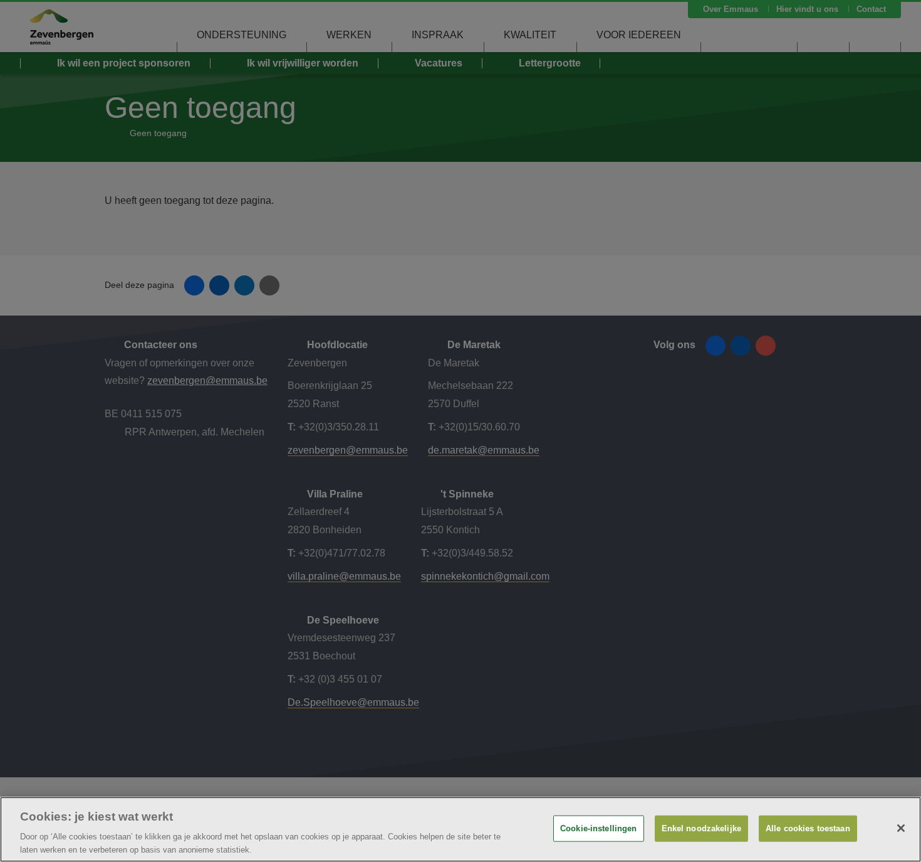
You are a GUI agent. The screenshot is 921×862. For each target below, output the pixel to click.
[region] (460, 829)
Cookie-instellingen (598, 828)
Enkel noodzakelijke (701, 828)
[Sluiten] (901, 828)
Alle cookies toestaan (808, 828)
